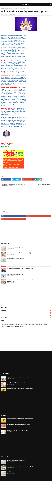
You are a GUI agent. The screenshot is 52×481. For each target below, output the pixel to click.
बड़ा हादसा (40, 324)
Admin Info (49, 479)
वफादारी (3, 326)
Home (2, 8)
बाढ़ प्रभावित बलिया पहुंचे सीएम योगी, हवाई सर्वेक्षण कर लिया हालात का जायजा (19, 382)
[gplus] (38, 216)
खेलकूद (26, 324)
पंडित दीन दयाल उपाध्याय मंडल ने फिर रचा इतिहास (15, 274)
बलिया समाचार (26, 310)
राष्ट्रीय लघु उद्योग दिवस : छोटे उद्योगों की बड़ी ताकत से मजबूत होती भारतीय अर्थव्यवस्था (20, 377)
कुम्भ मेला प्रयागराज (5, 324)
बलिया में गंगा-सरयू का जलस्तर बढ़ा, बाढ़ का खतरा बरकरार (16, 247)
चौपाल (29, 324)
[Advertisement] (26, 199)
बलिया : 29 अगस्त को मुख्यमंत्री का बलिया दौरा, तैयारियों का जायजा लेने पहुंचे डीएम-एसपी (21, 252)
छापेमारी (33, 324)
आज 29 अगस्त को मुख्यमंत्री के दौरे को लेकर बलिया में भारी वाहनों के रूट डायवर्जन (20, 388)
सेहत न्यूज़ (21, 326)
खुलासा (22, 324)
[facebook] (13, 216)
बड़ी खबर (45, 324)
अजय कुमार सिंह (4, 14)
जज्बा (37, 324)
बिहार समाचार (26, 312)
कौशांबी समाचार (11, 324)
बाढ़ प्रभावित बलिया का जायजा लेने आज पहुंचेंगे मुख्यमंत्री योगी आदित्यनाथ (18, 424)
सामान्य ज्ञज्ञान (17, 326)
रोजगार (26, 315)
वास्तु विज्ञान (8, 326)
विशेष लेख (5, 8)
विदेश (12, 326)
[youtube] (13, 219)
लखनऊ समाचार (26, 317)
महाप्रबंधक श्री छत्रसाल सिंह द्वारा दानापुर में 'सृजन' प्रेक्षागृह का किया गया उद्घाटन (20, 268)
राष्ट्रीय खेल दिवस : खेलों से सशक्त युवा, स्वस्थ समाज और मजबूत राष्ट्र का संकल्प (20, 430)
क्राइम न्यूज (17, 324)
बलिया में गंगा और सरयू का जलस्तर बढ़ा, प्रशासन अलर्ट (15, 258)
